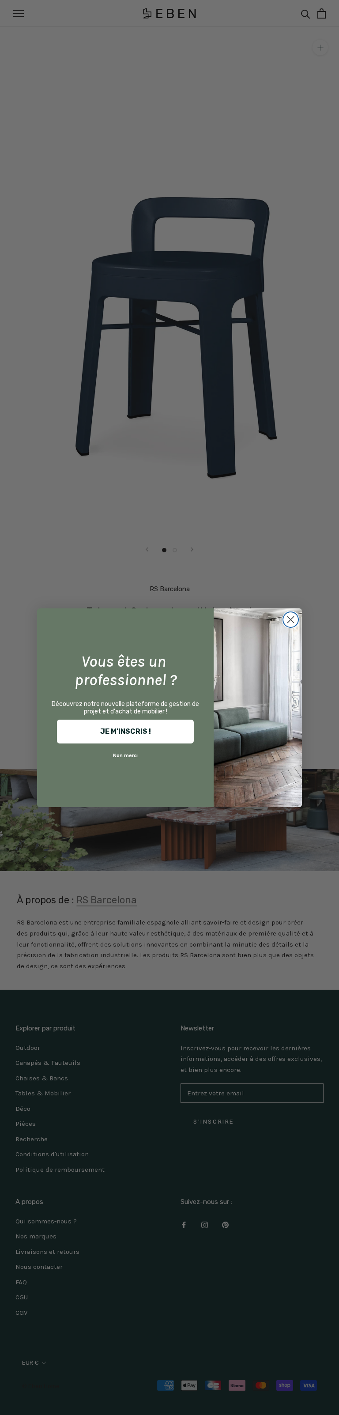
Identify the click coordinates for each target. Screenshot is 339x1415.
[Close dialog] (290, 619)
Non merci (125, 755)
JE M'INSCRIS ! (125, 731)
